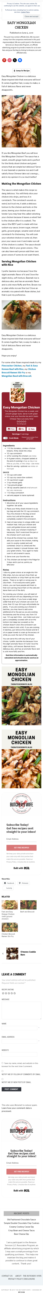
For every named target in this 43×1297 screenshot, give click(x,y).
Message (5, 999)
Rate (32, 429)
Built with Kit (22, 868)
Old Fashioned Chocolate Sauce (21, 1220)
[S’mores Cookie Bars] (12, 953)
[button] (18, 421)
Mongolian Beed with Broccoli (16, 376)
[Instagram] (9, 60)
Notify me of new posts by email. (16, 1082)
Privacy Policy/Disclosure (21, 1279)
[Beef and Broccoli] (28, 904)
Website (5, 1050)
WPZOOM (21, 1292)
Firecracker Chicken (12, 366)
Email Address (8, 1037)
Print (12, 429)
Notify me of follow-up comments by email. (21, 1074)
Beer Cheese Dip (21, 1234)
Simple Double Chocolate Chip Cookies (21, 1223)
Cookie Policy (25, 12)
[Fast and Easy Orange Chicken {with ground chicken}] (10, 904)
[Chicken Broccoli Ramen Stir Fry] (10, 927)
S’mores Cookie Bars (28, 953)
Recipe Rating (8, 989)
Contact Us (7, 1276)
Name (4, 1024)
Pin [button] (22, 429)
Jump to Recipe (23, 71)
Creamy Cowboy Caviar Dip (21, 1227)
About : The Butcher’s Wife (28, 1276)
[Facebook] (20, 60)
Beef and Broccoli (27, 912)
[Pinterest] (4, 60)
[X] (14, 60)
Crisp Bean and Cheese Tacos (21, 1231)
